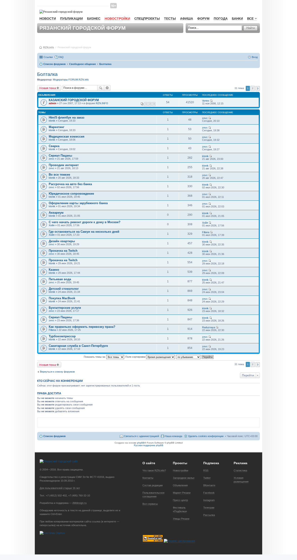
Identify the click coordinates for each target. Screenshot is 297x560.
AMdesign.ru (79, 503)
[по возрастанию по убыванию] (188, 356)
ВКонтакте (209, 485)
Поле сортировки (135, 356)
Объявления (180, 485)
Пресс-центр (180, 500)
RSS (205, 470)
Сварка (54, 146)
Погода (221, 18)
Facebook (209, 492)
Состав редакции (152, 485)
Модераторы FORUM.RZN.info (71, 79)
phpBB (141, 442)
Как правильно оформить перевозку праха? (82, 326)
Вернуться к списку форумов (57, 371)
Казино (54, 269)
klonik (52, 120)
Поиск (100, 88)
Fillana (205, 232)
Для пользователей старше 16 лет (60, 488)
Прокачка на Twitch (63, 250)
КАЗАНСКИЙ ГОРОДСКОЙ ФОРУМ (74, 100)
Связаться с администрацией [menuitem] (141, 436)
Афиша (186, 18)
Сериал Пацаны (60, 155)
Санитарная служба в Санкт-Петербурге (78, 346)
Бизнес (93, 18)
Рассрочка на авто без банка (70, 184)
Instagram (209, 500)
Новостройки (117, 18)
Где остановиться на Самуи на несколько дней (84, 231)
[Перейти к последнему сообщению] (211, 100)
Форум (203, 18)
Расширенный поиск (107, 88)
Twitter (207, 477)
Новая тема (47, 88)
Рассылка (209, 515)
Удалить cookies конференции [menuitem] (205, 436)
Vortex (205, 100)
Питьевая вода (60, 279)
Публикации (71, 18)
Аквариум (56, 212)
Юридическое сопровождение (71, 193)
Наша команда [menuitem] (173, 436)
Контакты (147, 477)
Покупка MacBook (62, 298)
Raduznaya (208, 327)
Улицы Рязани (181, 518)
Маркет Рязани (181, 492)
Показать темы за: (95, 356)
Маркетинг (56, 127)
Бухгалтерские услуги (65, 307)
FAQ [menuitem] (61, 57)
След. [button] (257, 88)
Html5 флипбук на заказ (66, 117)
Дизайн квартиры (62, 241)
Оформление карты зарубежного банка (78, 203)
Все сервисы (150, 503)
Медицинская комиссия (66, 136)
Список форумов (54, 436)
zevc (205, 118)
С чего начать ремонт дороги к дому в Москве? (84, 222)
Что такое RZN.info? (154, 470)
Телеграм (208, 507)
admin (52, 103)
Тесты (170, 18)
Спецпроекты (147, 18)
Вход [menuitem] (255, 57)
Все (250, 18)
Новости (47, 18)
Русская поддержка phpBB (148, 445)
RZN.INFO (102, 103)
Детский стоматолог (64, 288)
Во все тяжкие (59, 174)
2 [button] (252, 88)
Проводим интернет (64, 165)
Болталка (47, 74)
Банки (237, 18)
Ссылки (48, 57)
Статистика (240, 470)
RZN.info (48, 47)
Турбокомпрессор (62, 336)
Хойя (52, 225)
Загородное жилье (183, 477)
